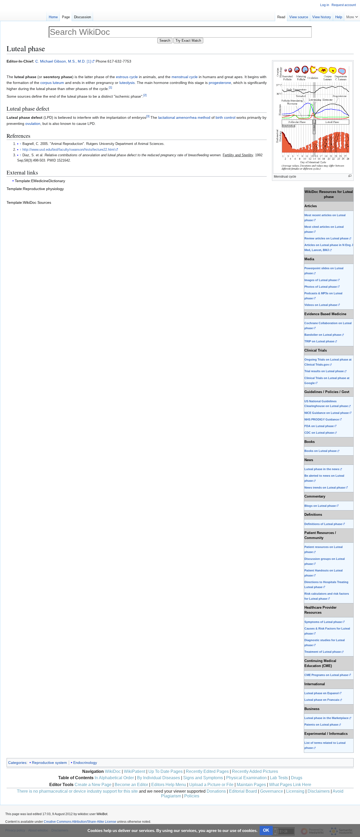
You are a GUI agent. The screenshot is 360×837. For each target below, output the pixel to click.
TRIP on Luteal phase (319, 341)
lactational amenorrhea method (184, 117)
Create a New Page (93, 784)
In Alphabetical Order (114, 777)
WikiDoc (113, 771)
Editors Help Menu (168, 784)
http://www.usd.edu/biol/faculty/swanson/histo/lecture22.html (68, 150)
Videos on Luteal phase (320, 304)
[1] (89, 61)
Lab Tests (279, 777)
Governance (271, 791)
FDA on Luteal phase (319, 426)
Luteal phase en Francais (321, 699)
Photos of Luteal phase (320, 286)
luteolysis (127, 83)
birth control (225, 117)
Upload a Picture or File (211, 784)
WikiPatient (134, 771)
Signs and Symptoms (203, 777)
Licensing (295, 791)
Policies (191, 796)
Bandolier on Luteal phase (322, 334)
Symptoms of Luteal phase (323, 621)
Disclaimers (319, 791)
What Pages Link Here (290, 784)
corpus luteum (52, 83)
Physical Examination (246, 777)
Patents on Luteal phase (321, 724)
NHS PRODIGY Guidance (321, 419)
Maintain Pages (251, 784)
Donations (216, 791)
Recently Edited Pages (207, 771)
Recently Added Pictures (255, 771)
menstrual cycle (185, 77)
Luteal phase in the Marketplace (326, 718)
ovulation (32, 123)
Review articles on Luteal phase (326, 238)
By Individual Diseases (158, 777)
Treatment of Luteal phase (322, 651)
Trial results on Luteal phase (324, 371)
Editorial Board (243, 791)
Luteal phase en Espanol (321, 693)
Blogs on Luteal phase (320, 505)
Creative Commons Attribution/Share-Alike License (80, 822)
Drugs (296, 777)
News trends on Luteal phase (324, 487)
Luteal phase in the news (321, 469)
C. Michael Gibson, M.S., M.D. (60, 61)
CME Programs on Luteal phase (326, 675)
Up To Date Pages (165, 771)
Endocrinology (85, 762)
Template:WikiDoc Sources (29, 202)
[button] (352, 16)
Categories (17, 762)
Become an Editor (131, 784)
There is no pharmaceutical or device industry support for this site (77, 791)
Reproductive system (49, 762)
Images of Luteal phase (320, 280)
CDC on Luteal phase (319, 432)
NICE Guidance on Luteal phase (326, 412)
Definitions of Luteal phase (323, 524)
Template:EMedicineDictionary (40, 181)
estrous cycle (127, 77)
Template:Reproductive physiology (35, 189)
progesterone (220, 83)
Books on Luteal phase (320, 450)
